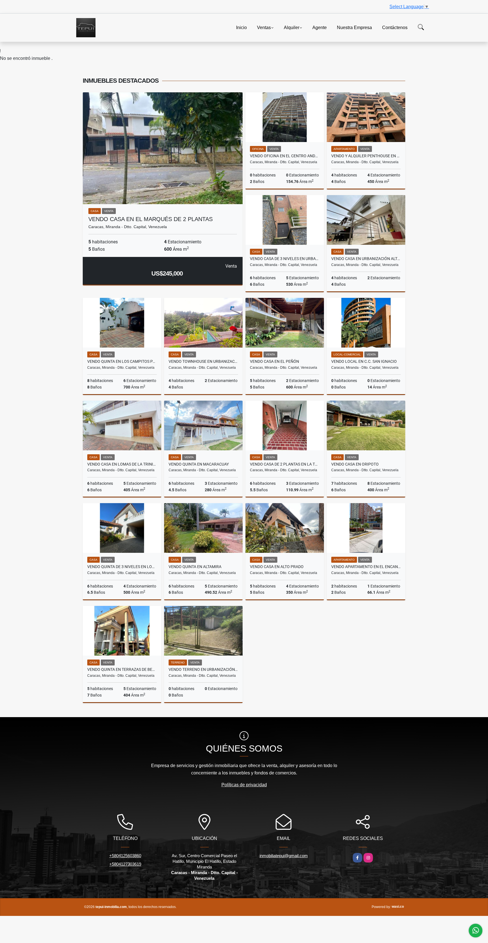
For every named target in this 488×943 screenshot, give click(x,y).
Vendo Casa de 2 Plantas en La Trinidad (284, 464)
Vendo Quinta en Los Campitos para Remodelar (122, 361)
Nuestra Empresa (354, 27)
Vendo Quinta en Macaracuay (199, 464)
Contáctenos (395, 27)
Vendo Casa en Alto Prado (277, 566)
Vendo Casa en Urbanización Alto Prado (366, 258)
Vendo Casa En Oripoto (355, 464)
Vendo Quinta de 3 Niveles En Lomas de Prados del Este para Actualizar (122, 566)
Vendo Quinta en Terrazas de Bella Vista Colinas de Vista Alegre (122, 669)
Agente (319, 27)
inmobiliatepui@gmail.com (284, 855)
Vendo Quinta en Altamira (195, 566)
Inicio (241, 27)
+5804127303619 (125, 864)
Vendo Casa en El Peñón (274, 361)
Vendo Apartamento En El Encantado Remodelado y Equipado (366, 566)
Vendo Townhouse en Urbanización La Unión (203, 361)
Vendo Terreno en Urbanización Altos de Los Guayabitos (203, 669)
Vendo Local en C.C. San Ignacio (364, 361)
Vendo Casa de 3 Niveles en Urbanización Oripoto (284, 258)
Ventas (264, 27)
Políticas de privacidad (244, 784)
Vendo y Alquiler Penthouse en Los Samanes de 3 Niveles (366, 156)
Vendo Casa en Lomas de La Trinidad (122, 464)
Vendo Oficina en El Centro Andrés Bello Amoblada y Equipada (284, 156)
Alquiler (291, 27)
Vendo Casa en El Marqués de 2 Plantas (150, 219)
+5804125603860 (125, 855)
